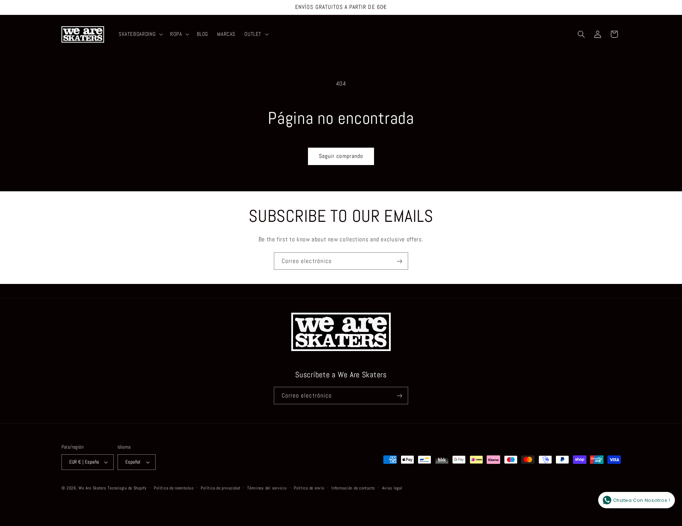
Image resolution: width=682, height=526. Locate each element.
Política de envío (309, 488)
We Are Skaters (92, 488)
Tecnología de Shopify (127, 488)
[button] (140, 34)
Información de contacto (353, 488)
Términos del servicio (266, 488)
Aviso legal (392, 488)
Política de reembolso (173, 488)
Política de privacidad (220, 488)
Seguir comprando (341, 156)
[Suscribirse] (399, 261)
